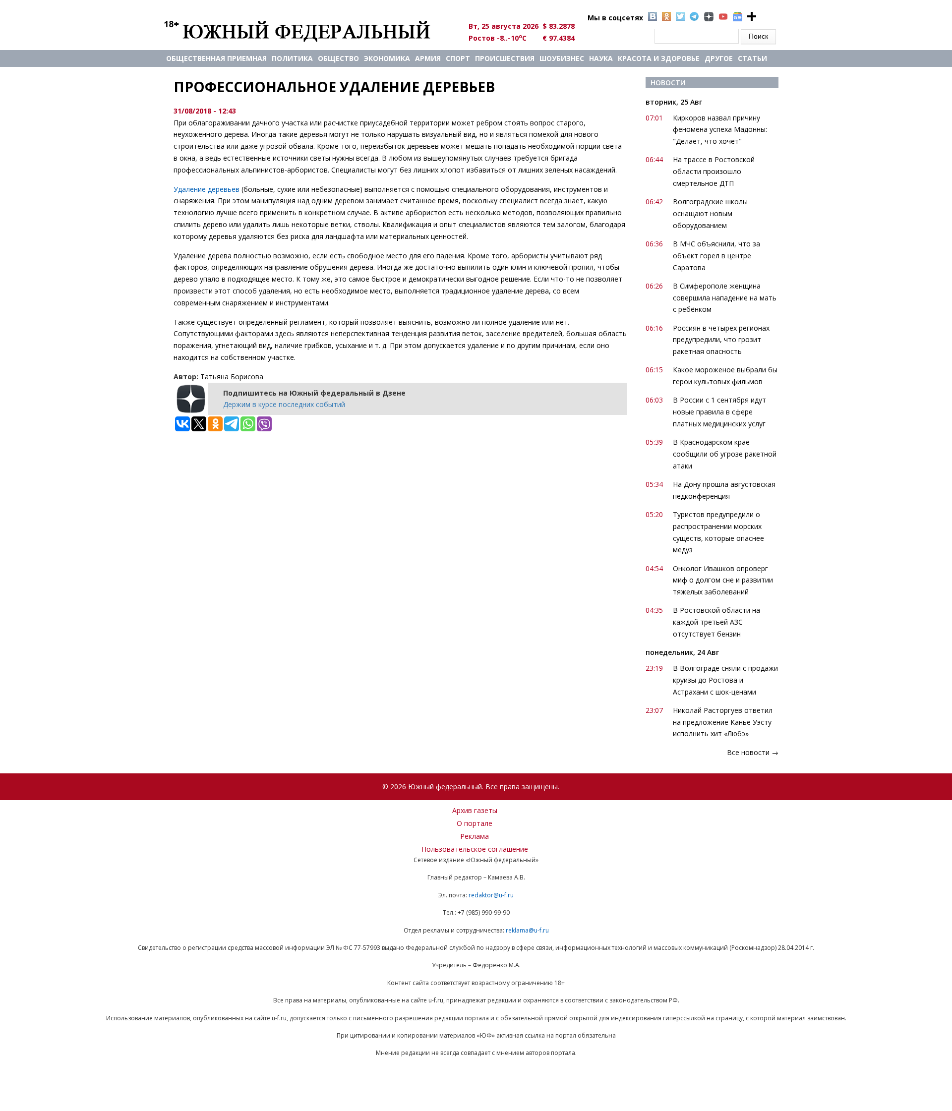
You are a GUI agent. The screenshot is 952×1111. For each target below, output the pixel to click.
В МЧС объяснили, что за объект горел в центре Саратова (716, 255)
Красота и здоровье (659, 58)
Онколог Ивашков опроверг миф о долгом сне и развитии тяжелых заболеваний (723, 580)
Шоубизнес (561, 58)
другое (719, 58)
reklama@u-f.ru (527, 930)
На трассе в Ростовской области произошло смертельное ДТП (714, 171)
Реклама (474, 836)
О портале (474, 823)
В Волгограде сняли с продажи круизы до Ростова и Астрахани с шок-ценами (725, 680)
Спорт (458, 58)
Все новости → (752, 752)
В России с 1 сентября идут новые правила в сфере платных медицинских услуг (719, 411)
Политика (292, 58)
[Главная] (309, 31)
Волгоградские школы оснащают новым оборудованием (710, 213)
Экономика (387, 58)
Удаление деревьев (206, 189)
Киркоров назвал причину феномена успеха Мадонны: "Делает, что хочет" (720, 129)
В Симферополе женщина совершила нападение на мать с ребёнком (724, 297)
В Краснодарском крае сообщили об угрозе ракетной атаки (724, 453)
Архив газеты (474, 810)
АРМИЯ (428, 58)
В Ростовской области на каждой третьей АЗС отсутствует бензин (716, 622)
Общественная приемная (216, 58)
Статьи (752, 58)
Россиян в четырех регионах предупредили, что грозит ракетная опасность (721, 339)
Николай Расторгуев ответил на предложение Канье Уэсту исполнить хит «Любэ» (723, 722)
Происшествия (505, 58)
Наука (601, 58)
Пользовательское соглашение (474, 849)
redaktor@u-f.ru (491, 895)
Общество (338, 58)
